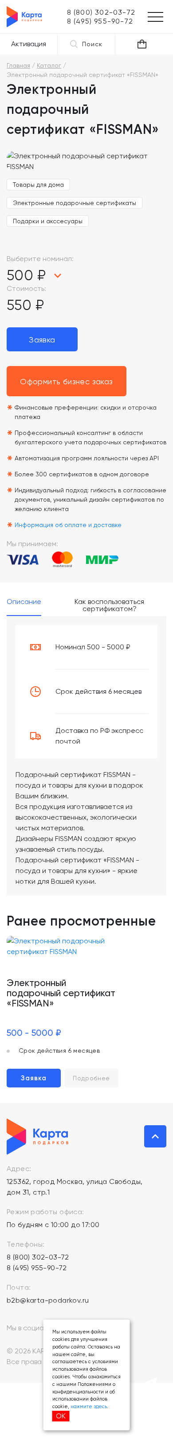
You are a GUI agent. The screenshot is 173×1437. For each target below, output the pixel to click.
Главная (18, 65)
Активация (28, 44)
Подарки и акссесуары (48, 221)
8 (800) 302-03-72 (38, 1257)
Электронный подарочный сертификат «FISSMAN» (61, 993)
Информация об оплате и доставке (68, 524)
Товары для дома (38, 184)
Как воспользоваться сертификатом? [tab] (109, 605)
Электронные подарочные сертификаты (74, 202)
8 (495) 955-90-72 (37, 1268)
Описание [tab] (24, 602)
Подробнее (91, 1078)
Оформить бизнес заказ (66, 381)
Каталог (49, 65)
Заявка (42, 339)
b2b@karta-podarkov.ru (48, 1300)
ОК (61, 1416)
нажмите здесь (89, 1406)
